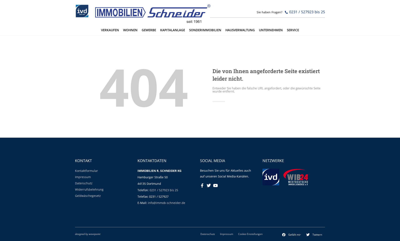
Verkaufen (110, 30)
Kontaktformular (86, 171)
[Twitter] (209, 186)
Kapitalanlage (172, 30)
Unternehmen (271, 30)
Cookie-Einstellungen (250, 234)
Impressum (83, 177)
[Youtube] (215, 186)
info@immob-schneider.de (166, 203)
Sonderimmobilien (205, 30)
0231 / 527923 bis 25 (164, 190)
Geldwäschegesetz (88, 196)
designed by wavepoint (87, 234)
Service (293, 30)
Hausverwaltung (240, 30)
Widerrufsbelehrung (89, 189)
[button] (291, 235)
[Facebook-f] (202, 186)
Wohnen (130, 30)
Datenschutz (83, 183)
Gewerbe (149, 30)
